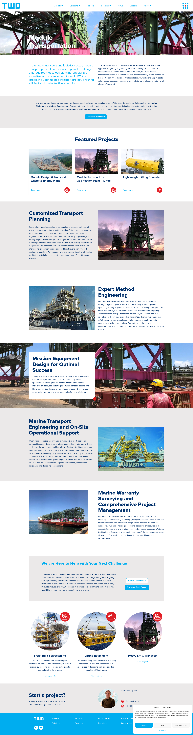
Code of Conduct (128, 718)
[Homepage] (11, 6)
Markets (57, 6)
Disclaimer (102, 723)
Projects (90, 6)
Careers (133, 6)
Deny (162, 725)
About (146, 6)
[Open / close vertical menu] (185, 6)
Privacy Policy (104, 718)
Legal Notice (162, 730)
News (120, 6)
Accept (144, 725)
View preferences (181, 725)
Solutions (74, 6)
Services (105, 6)
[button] (36, 728)
